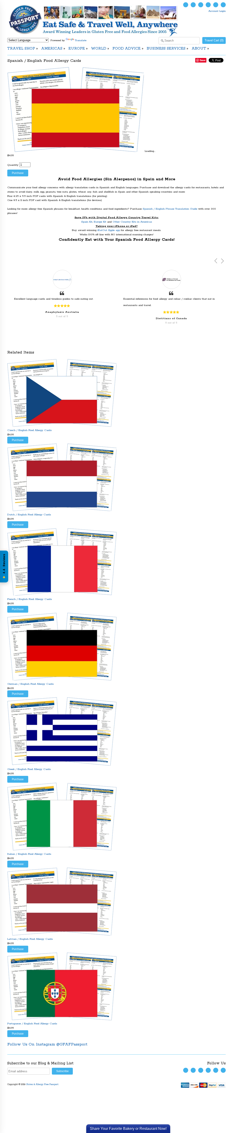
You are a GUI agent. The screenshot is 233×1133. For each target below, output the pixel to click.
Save (202, 60)
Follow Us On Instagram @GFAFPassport (47, 1044)
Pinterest (215, 4)
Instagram (208, 4)
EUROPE (76, 48)
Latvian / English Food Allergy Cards (30, 939)
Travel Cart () (214, 40)
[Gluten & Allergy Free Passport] (101, 35)
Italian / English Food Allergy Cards (29, 854)
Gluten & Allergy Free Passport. (43, 1084)
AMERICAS (51, 48)
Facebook (193, 4)
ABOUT (199, 48)
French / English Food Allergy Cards (29, 599)
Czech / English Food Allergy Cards (29, 430)
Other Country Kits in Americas (132, 221)
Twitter (185, 4)
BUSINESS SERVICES (166, 48)
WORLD (98, 48)
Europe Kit (100, 221)
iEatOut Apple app (108, 230)
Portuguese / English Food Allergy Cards (32, 1023)
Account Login (217, 11)
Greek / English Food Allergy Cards (29, 769)
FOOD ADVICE (126, 48)
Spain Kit (86, 221)
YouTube (200, 4)
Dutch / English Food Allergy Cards (29, 514)
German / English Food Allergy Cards (30, 684)
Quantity (12, 165)
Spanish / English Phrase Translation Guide (170, 209)
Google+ (223, 4)
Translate (80, 40)
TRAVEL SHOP (21, 48)
